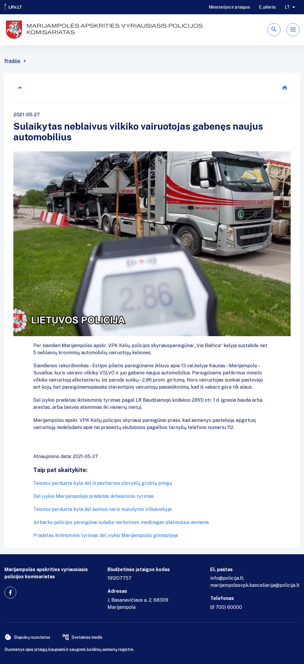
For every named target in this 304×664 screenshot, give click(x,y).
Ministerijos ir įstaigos (229, 7)
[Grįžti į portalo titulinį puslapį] (13, 7)
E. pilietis (267, 7)
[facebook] (10, 592)
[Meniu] (293, 29)
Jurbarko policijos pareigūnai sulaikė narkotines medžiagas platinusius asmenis (121, 522)
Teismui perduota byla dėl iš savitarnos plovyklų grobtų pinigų (102, 483)
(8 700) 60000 (226, 607)
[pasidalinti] (19, 88)
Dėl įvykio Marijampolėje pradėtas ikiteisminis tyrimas (93, 496)
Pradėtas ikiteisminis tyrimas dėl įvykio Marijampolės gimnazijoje (105, 535)
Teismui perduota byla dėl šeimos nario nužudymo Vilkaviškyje (102, 509)
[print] (285, 88)
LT (287, 7)
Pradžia (12, 60)
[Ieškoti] (274, 29)
